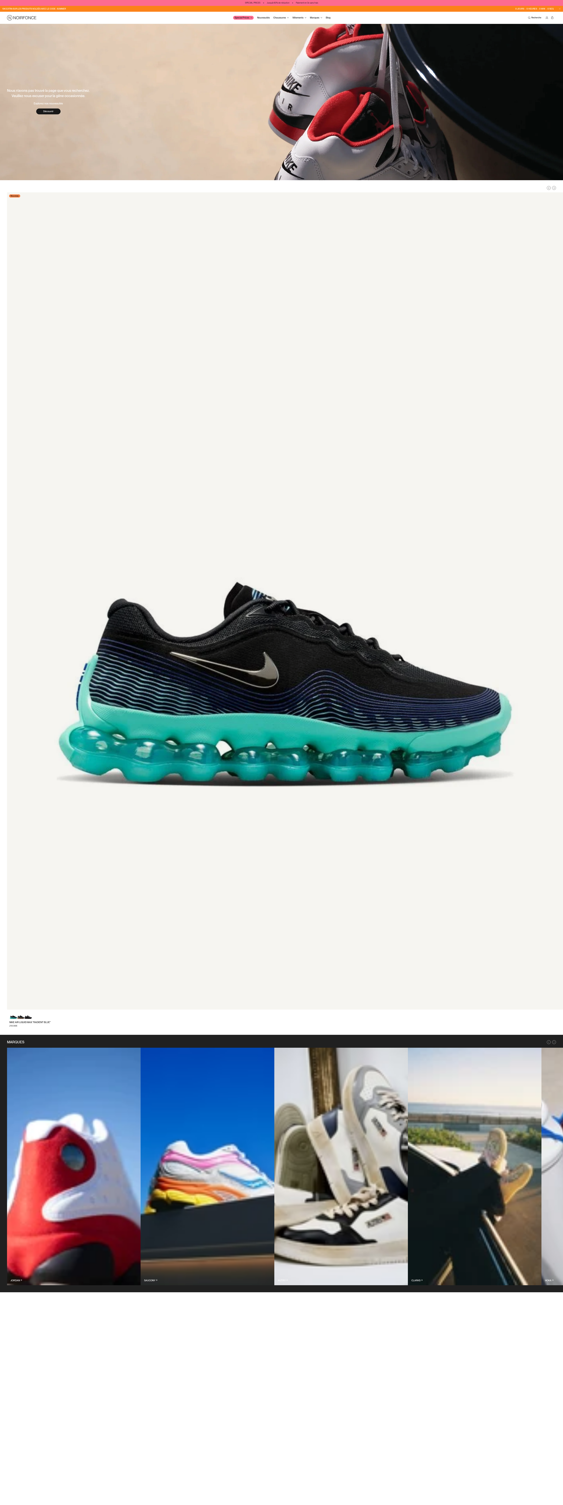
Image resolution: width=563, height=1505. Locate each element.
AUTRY (282, 1280)
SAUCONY (149, 1280)
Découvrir (48, 111)
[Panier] (552, 18)
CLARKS (415, 1280)
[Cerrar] (560, 9)
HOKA (548, 1280)
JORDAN (15, 1280)
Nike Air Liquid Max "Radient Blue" (30, 1022)
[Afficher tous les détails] (74, 1166)
